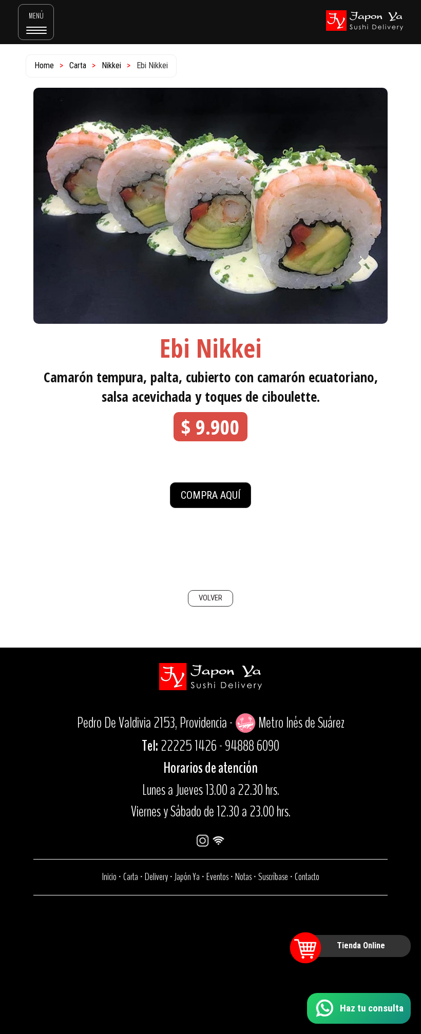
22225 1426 (189, 745)
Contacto (307, 877)
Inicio (109, 877)
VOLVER (210, 597)
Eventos (217, 877)
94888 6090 (252, 745)
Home (44, 65)
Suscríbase (273, 877)
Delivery (156, 877)
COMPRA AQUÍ (210, 495)
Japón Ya (187, 877)
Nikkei (111, 65)
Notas (243, 877)
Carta (77, 65)
